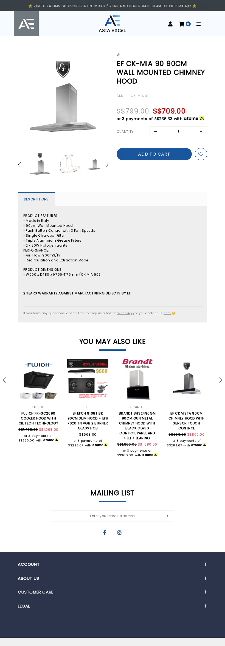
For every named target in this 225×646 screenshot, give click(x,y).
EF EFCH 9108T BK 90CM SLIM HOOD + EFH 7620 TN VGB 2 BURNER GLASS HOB (88, 420)
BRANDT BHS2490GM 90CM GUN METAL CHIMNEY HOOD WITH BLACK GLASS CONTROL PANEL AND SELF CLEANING (137, 425)
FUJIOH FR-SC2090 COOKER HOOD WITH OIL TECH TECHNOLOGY (38, 418)
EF (118, 54)
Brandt (137, 407)
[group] (40, 164)
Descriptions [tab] (36, 199)
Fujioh (38, 407)
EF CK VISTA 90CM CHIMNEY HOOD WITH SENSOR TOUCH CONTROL (186, 420)
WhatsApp (125, 313)
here (167, 313)
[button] (22, 164)
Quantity (125, 131)
